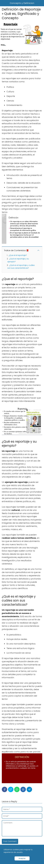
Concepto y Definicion (22, 3)
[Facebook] (4, 789)
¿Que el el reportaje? (18, 255)
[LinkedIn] (23, 789)
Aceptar (22, 858)
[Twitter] (10, 789)
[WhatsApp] (17, 789)
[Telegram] (29, 789)
